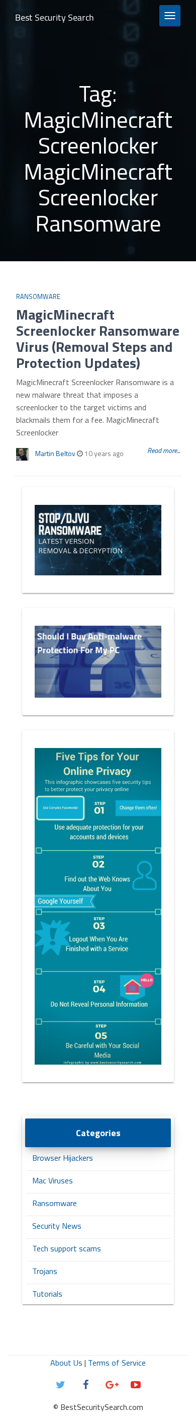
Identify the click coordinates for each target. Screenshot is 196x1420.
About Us (66, 1363)
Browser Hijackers (62, 1158)
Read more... (163, 450)
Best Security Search (54, 17)
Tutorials (47, 1294)
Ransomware (38, 296)
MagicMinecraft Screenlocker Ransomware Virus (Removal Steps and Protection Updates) (97, 338)
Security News (56, 1226)
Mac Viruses (52, 1180)
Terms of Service (117, 1363)
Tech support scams (66, 1248)
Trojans (44, 1271)
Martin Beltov (55, 453)
